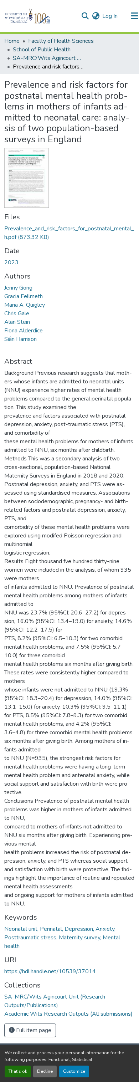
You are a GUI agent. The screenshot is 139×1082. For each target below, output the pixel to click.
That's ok (18, 1071)
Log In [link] (110, 16)
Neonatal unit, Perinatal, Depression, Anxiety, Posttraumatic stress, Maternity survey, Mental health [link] (62, 937)
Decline (45, 1071)
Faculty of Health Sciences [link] (61, 41)
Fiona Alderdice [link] (23, 331)
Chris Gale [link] (16, 313)
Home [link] (12, 41)
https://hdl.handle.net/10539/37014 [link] (50, 971)
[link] (69, 232)
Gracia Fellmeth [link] (23, 296)
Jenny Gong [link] (18, 288)
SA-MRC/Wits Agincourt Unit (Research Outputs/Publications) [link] (48, 58)
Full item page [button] (33, 1030)
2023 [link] (11, 262)
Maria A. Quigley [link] (24, 305)
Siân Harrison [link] (20, 339)
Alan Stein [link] (17, 322)
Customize (74, 1071)
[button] (39, 16)
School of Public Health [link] (42, 49)
